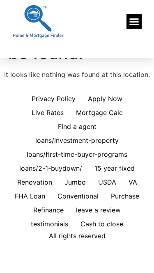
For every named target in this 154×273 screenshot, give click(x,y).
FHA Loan (30, 196)
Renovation (34, 182)
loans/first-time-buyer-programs (77, 154)
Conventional (78, 196)
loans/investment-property (77, 140)
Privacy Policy (54, 99)
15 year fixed (114, 168)
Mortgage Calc (99, 112)
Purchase (125, 196)
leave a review (98, 210)
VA (133, 182)
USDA (107, 182)
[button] (134, 21)
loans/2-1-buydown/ (50, 168)
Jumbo (75, 182)
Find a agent (77, 126)
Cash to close (101, 224)
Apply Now (105, 99)
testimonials (49, 224)
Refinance (48, 210)
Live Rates (48, 112)
